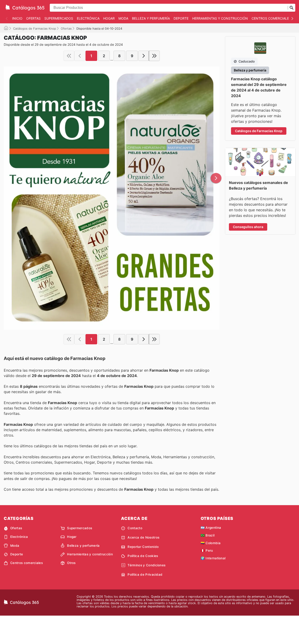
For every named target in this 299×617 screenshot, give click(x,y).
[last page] (154, 56)
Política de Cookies (143, 556)
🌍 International (213, 558)
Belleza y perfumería (151, 18)
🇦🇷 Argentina (211, 527)
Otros (71, 563)
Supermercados (58, 18)
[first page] (69, 56)
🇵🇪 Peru (207, 550)
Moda (123, 18)
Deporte (181, 18)
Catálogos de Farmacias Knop (34, 28)
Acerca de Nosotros (143, 537)
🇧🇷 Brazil (208, 535)
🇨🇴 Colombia (211, 543)
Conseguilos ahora (248, 227)
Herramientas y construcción (220, 18)
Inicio (17, 18)
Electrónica (88, 18)
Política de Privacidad (145, 574)
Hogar (109, 18)
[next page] (143, 56)
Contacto (135, 528)
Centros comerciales (271, 18)
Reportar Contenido (143, 547)
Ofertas (33, 18)
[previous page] (79, 56)
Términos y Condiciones (146, 565)
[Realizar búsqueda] (291, 7)
